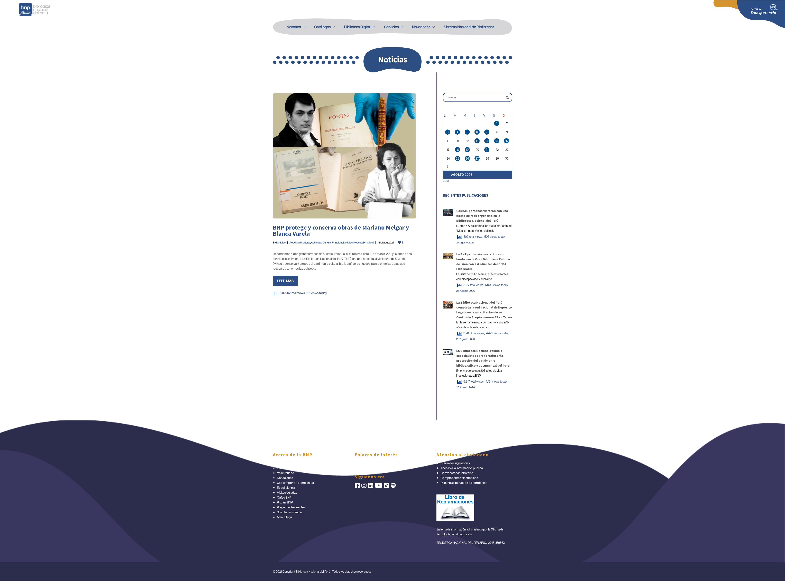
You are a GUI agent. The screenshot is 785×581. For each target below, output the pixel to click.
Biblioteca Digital (357, 26)
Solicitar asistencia (289, 512)
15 (496, 141)
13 (477, 141)
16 (506, 141)
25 (457, 158)
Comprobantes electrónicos (459, 477)
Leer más (285, 280)
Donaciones (285, 477)
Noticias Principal (363, 242)
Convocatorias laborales (457, 473)
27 (477, 158)
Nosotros (294, 26)
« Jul (446, 181)
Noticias (281, 242)
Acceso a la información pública (462, 468)
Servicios (391, 26)
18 (457, 150)
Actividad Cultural (299, 242)
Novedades (421, 26)
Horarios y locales (288, 468)
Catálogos (322, 26)
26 (467, 158)
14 (487, 141)
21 (487, 150)
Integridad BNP (369, 463)
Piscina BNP (285, 502)
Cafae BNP (284, 497)
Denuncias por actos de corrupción (464, 482)
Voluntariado (285, 473)
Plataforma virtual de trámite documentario (305, 463)
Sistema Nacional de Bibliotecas (469, 26)
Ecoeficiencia (286, 487)
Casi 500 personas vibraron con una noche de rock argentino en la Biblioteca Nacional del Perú (482, 216)
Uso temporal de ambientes (295, 482)
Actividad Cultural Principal (326, 242)
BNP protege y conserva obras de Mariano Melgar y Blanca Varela (341, 230)
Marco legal (285, 517)
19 (467, 150)
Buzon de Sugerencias (455, 463)
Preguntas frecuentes (291, 507)
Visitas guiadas (287, 492)
